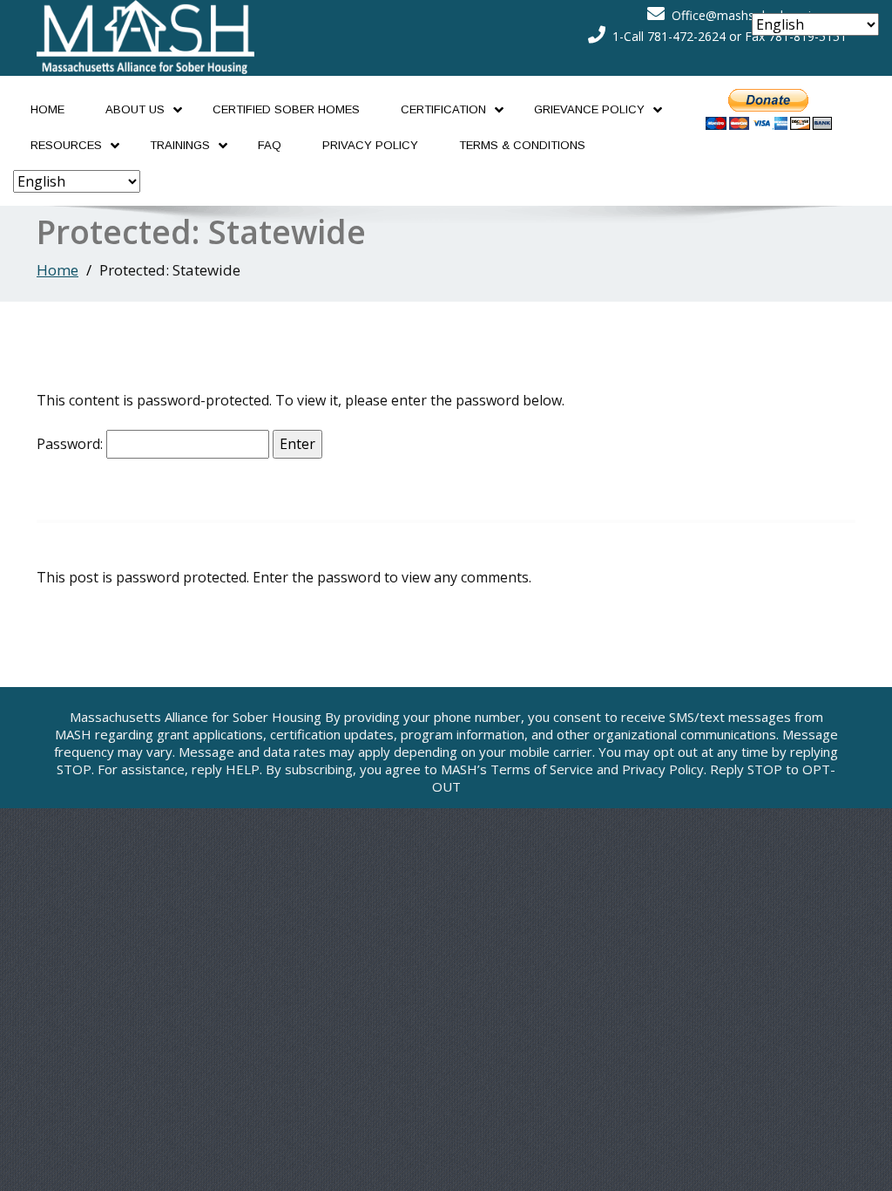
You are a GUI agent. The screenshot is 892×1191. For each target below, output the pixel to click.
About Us (135, 109)
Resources (66, 145)
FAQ (269, 145)
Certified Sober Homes (286, 109)
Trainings (180, 145)
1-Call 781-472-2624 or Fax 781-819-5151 (729, 36)
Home (47, 109)
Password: (71, 443)
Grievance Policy (589, 109)
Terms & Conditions (522, 145)
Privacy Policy (370, 145)
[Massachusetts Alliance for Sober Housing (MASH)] (145, 32)
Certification (443, 109)
